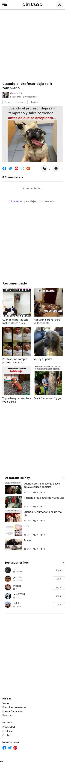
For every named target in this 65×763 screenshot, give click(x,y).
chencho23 (16, 93)
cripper (17, 586)
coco (15, 568)
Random (7, 715)
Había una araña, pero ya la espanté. (47, 321)
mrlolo (17, 603)
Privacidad (8, 727)
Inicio (5, 703)
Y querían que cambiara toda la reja (16, 400)
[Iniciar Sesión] (59, 5)
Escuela (34, 102)
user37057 (19, 594)
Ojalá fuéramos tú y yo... (48, 398)
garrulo (17, 577)
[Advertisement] (32, 45)
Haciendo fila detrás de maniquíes (44, 497)
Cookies (7, 731)
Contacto (7, 735)
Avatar (27, 540)
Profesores (21, 102)
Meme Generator (12, 711)
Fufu (26, 526)
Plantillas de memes (14, 707)
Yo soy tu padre (43, 359)
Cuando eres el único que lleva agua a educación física (42, 485)
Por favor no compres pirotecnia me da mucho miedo (15, 360)
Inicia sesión (16, 201)
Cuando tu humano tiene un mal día (43, 513)
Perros (7, 102)
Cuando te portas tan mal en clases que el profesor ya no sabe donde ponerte (15, 321)
